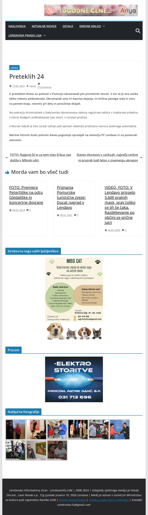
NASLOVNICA (17, 26)
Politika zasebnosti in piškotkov (109, 500)
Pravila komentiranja (72, 500)
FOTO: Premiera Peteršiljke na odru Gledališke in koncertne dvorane (26, 195)
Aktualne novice (44, 26)
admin (32, 86)
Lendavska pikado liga (25, 35)
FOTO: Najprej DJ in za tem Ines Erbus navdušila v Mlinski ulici (40, 157)
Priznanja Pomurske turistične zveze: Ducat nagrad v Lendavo (71, 197)
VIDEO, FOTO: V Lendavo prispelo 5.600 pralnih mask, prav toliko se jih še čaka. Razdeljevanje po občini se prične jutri (120, 205)
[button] (103, 26)
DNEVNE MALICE (90, 26)
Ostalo (68, 26)
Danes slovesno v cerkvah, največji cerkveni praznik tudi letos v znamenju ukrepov (107, 157)
